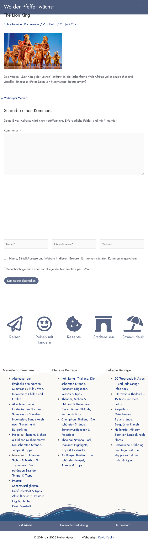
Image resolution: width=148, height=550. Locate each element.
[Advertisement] (74, 206)
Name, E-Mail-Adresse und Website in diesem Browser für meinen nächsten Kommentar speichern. (73, 258)
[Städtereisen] (103, 324)
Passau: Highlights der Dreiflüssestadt (28, 501)
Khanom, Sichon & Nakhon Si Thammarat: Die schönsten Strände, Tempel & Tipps (26, 465)
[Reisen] (15, 324)
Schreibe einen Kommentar (21, 24)
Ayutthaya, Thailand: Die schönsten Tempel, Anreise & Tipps (77, 460)
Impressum (123, 525)
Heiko (16, 434)
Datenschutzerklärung (74, 525)
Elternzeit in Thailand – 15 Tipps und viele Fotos (130, 399)
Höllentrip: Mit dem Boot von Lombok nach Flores (130, 434)
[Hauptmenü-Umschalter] (140, 5)
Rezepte (74, 337)
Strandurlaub (133, 337)
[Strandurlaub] (133, 324)
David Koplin (106, 537)
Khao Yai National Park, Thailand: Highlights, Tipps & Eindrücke (76, 445)
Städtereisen (103, 337)
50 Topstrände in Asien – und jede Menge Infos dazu (130, 383)
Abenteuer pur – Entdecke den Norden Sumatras (26, 383)
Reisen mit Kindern (44, 339)
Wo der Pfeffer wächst (29, 6)
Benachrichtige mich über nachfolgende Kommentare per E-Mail (48, 269)
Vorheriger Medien (13, 98)
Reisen (14, 337)
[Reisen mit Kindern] (44, 324)
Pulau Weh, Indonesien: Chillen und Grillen (28, 394)
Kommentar (13, 130)
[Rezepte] (74, 324)
